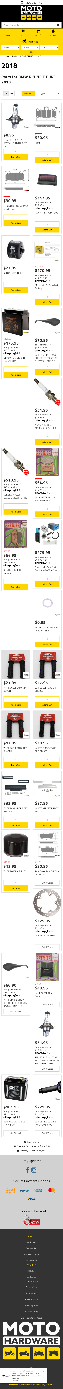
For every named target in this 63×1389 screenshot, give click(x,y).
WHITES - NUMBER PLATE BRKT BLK (15, 810)
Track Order (31, 1248)
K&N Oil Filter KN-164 (13, 273)
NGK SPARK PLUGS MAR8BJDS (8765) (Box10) (16, 496)
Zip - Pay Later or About (31, 1317)
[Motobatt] (58, 260)
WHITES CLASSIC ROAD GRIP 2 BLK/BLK (46, 749)
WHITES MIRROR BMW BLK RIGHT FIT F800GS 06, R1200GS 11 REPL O (15, 1003)
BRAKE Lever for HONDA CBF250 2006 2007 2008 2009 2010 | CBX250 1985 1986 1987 (27, 1376)
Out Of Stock (47, 882)
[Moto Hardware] (31, 12)
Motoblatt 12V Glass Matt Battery (47, 286)
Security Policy (31, 1311)
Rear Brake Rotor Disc (45, 935)
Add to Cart (16, 157)
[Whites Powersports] (26, 127)
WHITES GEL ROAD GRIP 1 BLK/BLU (47, 689)
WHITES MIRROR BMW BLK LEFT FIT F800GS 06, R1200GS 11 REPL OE (46, 358)
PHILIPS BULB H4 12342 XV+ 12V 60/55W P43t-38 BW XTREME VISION (47, 1060)
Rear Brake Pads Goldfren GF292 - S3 (47, 873)
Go (31, 52)
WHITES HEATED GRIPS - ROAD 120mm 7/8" (46, 1123)
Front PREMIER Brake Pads (45, 994)
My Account (31, 1242)
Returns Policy (31, 1299)
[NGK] (58, 402)
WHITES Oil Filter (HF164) (15, 871)
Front (37, 143)
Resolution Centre (31, 1254)
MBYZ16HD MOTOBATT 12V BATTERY (14, 359)
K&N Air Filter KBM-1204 (46, 212)
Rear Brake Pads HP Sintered (13, 571)
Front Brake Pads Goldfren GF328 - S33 (16, 207)
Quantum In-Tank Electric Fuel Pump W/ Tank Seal (46, 569)
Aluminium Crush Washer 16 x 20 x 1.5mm (47, 629)
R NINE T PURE (26, 56)
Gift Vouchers (31, 1260)
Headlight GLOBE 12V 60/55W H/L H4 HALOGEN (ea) (16, 143)
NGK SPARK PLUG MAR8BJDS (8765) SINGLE (47, 426)
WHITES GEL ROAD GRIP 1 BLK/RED (15, 749)
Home (6, 56)
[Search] (58, 25)
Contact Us (31, 1276)
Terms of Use (31, 1287)
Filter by (27, 93)
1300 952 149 (33, 2)
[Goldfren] (58, 127)
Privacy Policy (32, 1293)
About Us (31, 1270)
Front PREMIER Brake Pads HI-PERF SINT (45, 499)
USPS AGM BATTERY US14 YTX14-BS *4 (16, 1123)
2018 (38, 56)
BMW (14, 56)
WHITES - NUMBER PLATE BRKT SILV (47, 810)
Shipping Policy (31, 1305)
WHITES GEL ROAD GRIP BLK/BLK (14, 689)
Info (51, 208)
